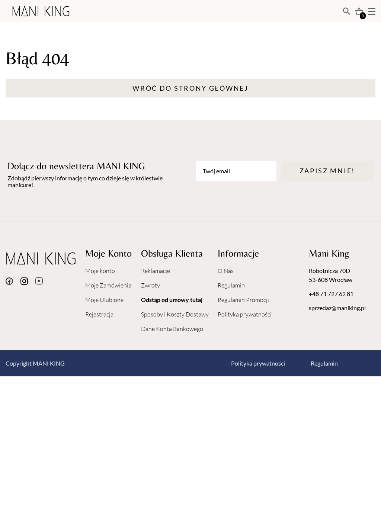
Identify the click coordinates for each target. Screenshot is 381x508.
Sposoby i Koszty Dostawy (175, 314)
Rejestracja (99, 314)
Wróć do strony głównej (190, 88)
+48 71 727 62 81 (331, 293)
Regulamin (231, 285)
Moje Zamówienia (108, 285)
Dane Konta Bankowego (172, 328)
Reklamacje (155, 270)
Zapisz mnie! (327, 171)
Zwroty (150, 285)
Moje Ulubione (104, 299)
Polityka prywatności (245, 314)
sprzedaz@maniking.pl (337, 307)
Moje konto (100, 270)
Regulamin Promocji (243, 299)
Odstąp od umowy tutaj (171, 299)
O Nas (226, 270)
